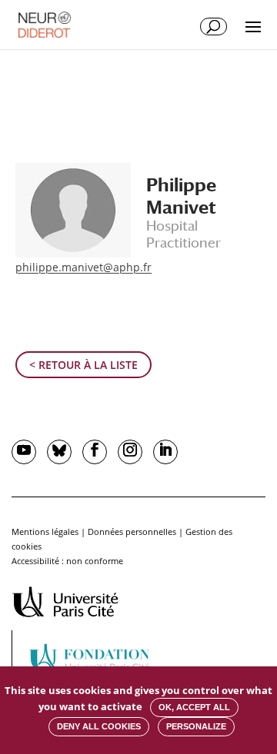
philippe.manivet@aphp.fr (83, 267)
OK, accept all (194, 707)
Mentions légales (45, 531)
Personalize (196, 726)
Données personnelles (132, 531)
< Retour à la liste (83, 364)
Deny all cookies (99, 726)
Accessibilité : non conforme (67, 560)
